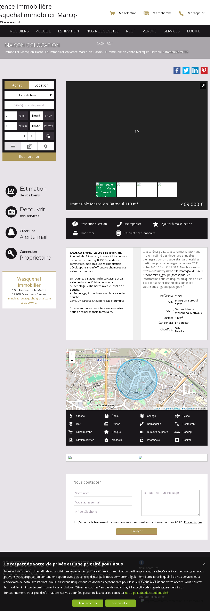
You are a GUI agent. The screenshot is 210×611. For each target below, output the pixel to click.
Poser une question (94, 224)
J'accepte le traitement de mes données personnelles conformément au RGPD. (130, 522)
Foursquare (188, 408)
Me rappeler (132, 224)
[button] (17, 85)
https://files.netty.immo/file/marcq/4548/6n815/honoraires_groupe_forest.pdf (173, 273)
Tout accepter (88, 603)
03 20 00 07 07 (29, 302)
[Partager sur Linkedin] (195, 70)
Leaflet (157, 408)
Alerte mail (34, 234)
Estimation (33, 191)
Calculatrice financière (140, 233)
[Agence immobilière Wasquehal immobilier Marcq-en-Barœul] (43, 23)
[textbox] (29, 105)
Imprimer (87, 233)
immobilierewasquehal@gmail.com (29, 298)
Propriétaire (35, 255)
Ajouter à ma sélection (176, 224)
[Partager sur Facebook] (176, 70)
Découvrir (32, 211)
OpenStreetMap (172, 408)
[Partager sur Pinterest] (204, 70)
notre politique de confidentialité (146, 593)
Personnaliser (121, 603)
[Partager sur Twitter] (186, 70)
